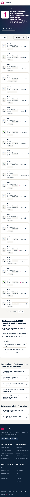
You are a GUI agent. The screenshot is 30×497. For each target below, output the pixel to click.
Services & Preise (20, 453)
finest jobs (3, 8)
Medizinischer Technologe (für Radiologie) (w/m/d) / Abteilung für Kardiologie (9, 193)
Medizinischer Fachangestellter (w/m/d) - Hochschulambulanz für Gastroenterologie (9, 161)
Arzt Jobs (5, 341)
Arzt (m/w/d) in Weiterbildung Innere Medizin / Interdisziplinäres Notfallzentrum (9, 54)
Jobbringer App (5, 458)
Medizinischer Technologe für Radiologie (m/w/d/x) (9, 279)
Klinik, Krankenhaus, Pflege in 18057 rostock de (15, 333)
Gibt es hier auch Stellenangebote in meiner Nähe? (13, 371)
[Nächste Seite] (19, 311)
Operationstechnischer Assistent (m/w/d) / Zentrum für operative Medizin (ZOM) (9, 108)
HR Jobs (3, 476)
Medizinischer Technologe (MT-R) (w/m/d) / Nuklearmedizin (9, 204)
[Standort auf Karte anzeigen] (26, 46)
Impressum (19, 467)
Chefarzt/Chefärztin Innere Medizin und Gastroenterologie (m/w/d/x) (9, 140)
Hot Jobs (18, 481)
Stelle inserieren (20, 447)
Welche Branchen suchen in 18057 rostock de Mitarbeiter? (13, 417)
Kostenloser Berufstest (7, 453)
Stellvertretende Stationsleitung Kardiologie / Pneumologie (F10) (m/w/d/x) (9, 86)
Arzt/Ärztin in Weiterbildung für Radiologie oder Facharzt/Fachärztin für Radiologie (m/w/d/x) (9, 300)
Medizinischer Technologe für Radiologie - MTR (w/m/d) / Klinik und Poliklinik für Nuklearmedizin (9, 247)
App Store (5, 438)
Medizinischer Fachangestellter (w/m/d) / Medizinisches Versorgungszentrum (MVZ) (9, 215)
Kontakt (18, 476)
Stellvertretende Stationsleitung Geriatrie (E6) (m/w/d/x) (9, 75)
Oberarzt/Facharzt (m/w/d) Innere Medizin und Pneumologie (9, 150)
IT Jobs (3, 467)
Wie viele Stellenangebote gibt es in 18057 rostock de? (13, 411)
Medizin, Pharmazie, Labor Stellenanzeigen (13, 349)
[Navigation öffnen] (27, 2)
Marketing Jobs (5, 473)
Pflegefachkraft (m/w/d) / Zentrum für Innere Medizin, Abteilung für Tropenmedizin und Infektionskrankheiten (9, 43)
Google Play (14, 438)
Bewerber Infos (5, 455)
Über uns (18, 478)
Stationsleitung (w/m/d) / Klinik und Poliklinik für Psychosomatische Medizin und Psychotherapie (9, 97)
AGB (17, 473)
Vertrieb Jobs (4, 478)
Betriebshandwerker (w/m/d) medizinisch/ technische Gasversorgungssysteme (9, 225)
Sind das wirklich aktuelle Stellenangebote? (10, 378)
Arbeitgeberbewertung (22, 458)
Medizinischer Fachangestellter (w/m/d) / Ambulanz (9, 118)
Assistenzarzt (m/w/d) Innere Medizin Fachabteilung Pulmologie (9, 172)
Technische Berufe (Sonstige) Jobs (11, 352)
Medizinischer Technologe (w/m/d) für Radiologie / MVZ (9, 290)
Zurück (27, 8)
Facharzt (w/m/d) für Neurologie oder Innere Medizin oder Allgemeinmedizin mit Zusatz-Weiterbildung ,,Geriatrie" (9, 182)
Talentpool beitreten (6, 450)
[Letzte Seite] (22, 311)
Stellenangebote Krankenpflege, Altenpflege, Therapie (14, 345)
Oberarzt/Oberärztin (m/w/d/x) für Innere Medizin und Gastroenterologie (9, 129)
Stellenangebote (5, 447)
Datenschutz (19, 470)
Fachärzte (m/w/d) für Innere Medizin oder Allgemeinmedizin (9, 65)
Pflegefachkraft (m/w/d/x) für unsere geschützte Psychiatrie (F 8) (9, 257)
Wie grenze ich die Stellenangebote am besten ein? (13, 384)
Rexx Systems (24, 491)
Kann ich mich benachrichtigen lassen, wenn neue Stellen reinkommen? (12, 397)
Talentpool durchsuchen (22, 455)
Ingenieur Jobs (5, 470)
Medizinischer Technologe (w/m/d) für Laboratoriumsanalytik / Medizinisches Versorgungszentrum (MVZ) (9, 268)
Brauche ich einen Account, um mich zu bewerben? (13, 390)
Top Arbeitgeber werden (22, 450)
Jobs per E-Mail (9, 28)
